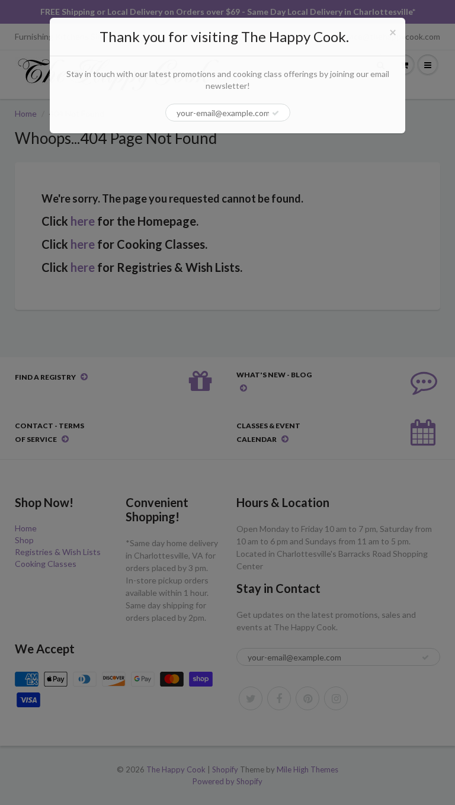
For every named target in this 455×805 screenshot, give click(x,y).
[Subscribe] (275, 113)
